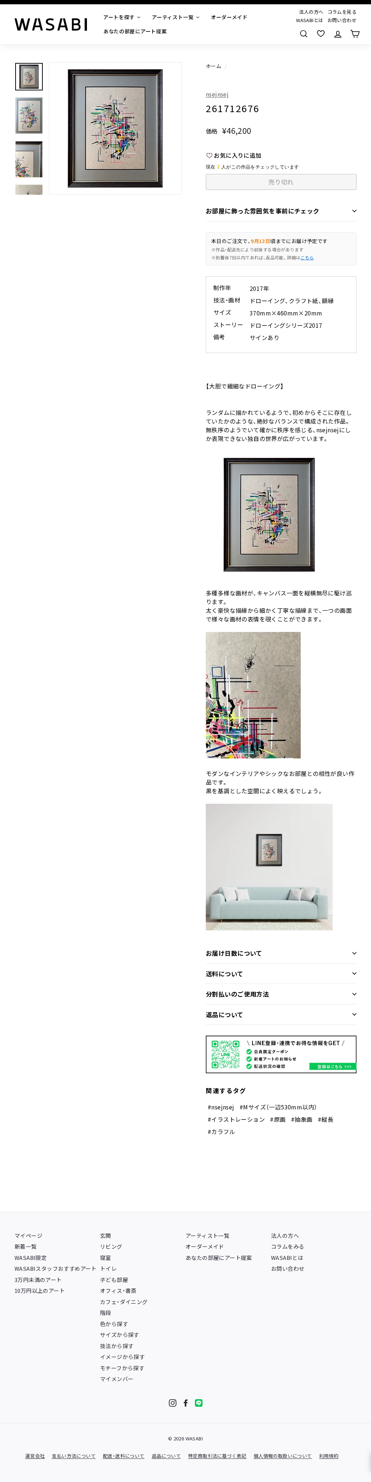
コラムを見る (342, 11)
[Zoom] (115, 128)
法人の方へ (311, 11)
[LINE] (199, 1403)
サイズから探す (119, 1334)
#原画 (277, 1119)
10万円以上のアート (39, 1290)
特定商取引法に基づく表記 (217, 1455)
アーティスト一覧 (207, 1235)
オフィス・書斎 (118, 1290)
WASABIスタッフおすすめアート (55, 1268)
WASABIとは (309, 20)
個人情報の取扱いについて (283, 1455)
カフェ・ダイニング (124, 1301)
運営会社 (35, 1455)
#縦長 (325, 1119)
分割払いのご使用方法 (237, 993)
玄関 (105, 1235)
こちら (307, 257)
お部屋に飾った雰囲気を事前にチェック (263, 210)
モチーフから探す (122, 1368)
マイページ (28, 1235)
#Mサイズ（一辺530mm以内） (278, 1107)
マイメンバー (116, 1379)
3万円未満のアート (38, 1279)
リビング (111, 1246)
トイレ (108, 1268)
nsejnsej (217, 94)
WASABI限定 (30, 1257)
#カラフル (221, 1131)
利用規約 (329, 1455)
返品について (224, 1014)
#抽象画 (302, 1119)
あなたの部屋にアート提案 (219, 1257)
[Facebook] (185, 1403)
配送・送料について (124, 1455)
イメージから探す (122, 1356)
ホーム (213, 65)
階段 (105, 1312)
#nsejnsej (221, 1107)
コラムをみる (287, 1246)
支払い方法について (74, 1455)
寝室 (105, 1257)
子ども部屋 (114, 1279)
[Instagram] (172, 1403)
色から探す (114, 1324)
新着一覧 (25, 1246)
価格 (212, 131)
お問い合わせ (342, 20)
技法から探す (116, 1346)
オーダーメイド (205, 1246)
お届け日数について (234, 952)
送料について (224, 973)
